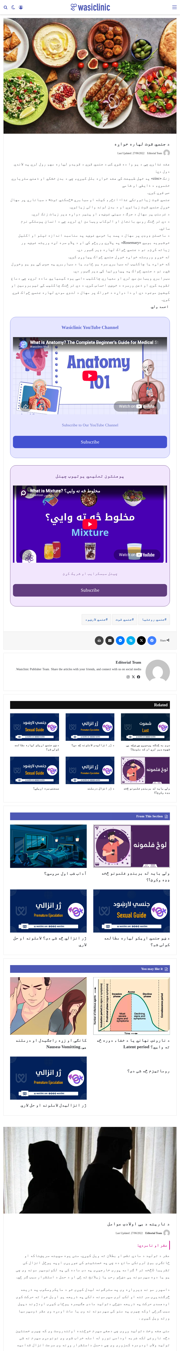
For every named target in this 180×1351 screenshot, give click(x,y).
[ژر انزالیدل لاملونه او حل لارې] (48, 1078)
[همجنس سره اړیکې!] (34, 770)
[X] (133, 677)
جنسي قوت (124, 619)
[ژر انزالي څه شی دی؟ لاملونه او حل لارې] (48, 911)
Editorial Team (128, 662)
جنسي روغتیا (153, 619)
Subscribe (90, 441)
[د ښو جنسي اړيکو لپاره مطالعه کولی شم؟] (34, 727)
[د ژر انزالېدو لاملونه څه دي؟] (90, 727)
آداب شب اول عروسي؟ (65, 873)
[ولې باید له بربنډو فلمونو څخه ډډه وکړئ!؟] (145, 770)
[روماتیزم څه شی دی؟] (131, 1061)
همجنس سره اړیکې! (46, 788)
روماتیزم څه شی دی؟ (148, 1070)
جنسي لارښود (95, 619)
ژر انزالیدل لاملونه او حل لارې (54, 1105)
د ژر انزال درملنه (100, 788)
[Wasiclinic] (90, 7)
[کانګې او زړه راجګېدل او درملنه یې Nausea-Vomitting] (48, 1006)
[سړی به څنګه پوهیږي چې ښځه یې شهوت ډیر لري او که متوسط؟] (145, 727)
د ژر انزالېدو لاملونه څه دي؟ (92, 745)
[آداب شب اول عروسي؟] (48, 846)
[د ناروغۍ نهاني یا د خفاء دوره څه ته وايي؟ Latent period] (131, 1006)
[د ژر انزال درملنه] (90, 770)
